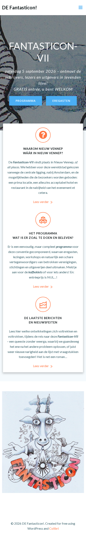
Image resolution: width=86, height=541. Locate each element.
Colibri (54, 528)
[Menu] (80, 7)
